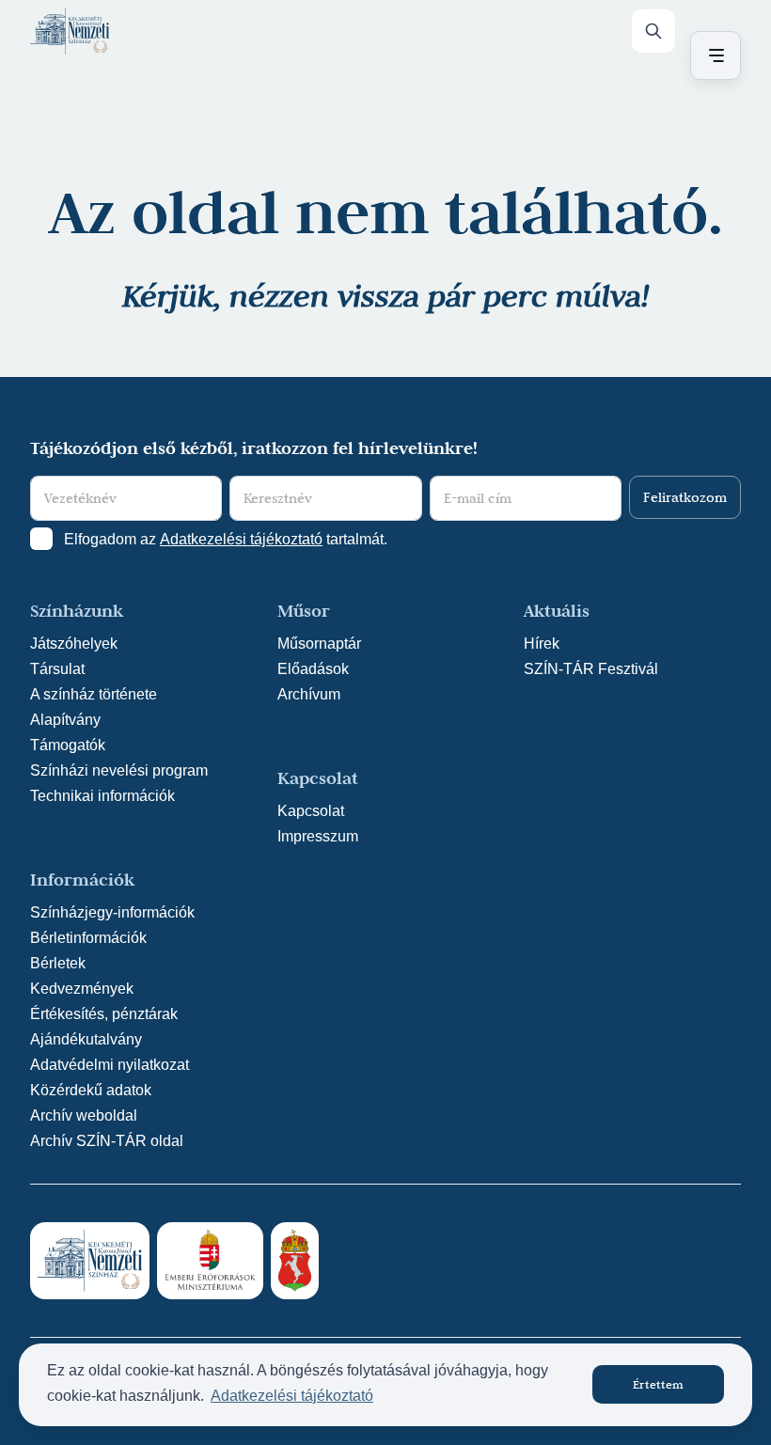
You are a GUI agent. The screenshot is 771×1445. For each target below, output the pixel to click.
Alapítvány (65, 720)
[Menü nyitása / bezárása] (712, 55)
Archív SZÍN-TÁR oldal (106, 1141)
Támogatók (67, 745)
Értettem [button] (658, 1383)
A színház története (93, 694)
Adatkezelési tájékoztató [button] (292, 1396)
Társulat (57, 669)
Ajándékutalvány (86, 1039)
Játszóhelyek (74, 644)
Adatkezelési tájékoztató (241, 539)
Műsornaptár (319, 644)
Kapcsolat (310, 811)
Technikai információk (102, 796)
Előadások (313, 669)
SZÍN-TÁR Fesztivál (591, 669)
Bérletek (58, 963)
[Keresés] (653, 31)
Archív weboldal (83, 1115)
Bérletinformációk (88, 938)
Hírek (541, 644)
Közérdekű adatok (90, 1090)
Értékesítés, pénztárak (104, 1014)
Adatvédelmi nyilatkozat (109, 1065)
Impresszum (317, 836)
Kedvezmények (82, 989)
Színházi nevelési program (119, 770)
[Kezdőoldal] (69, 31)
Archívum (308, 694)
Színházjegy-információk (112, 912)
